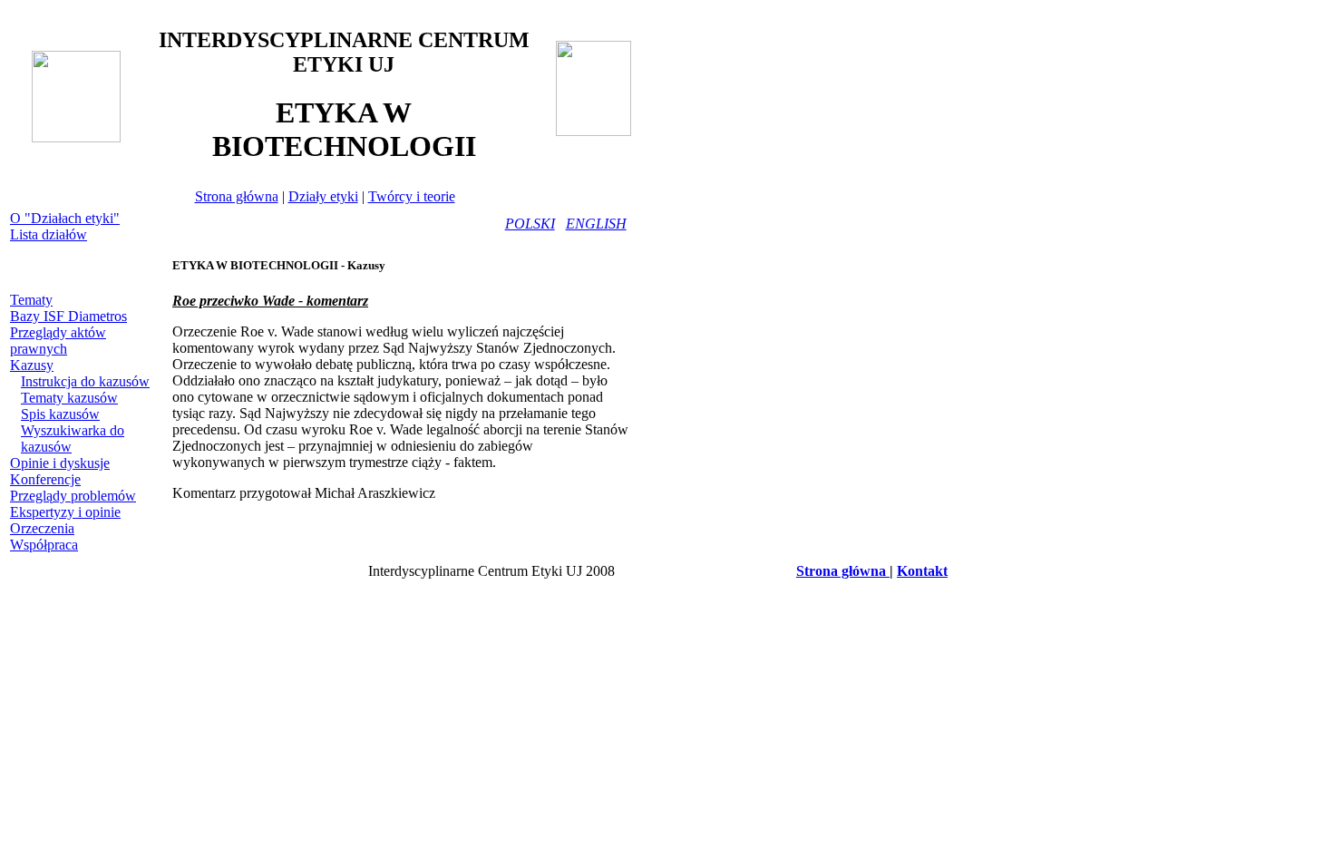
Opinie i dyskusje (60, 463)
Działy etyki (323, 196)
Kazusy (32, 365)
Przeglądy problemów (73, 495)
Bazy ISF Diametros (68, 316)
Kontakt (922, 571)
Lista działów (48, 234)
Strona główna (236, 196)
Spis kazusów (60, 414)
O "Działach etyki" (65, 218)
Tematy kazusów (69, 397)
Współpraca (44, 544)
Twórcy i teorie (411, 196)
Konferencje (45, 479)
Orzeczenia (42, 528)
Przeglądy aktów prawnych (58, 340)
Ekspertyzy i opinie (65, 512)
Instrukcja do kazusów (85, 381)
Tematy (31, 299)
